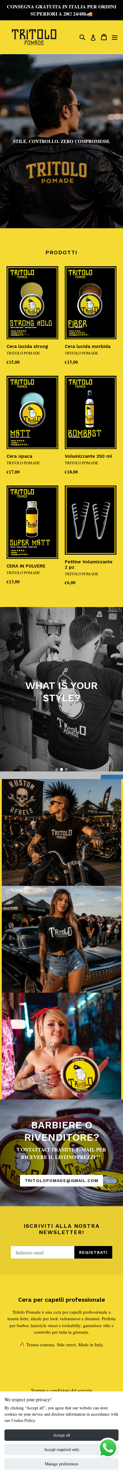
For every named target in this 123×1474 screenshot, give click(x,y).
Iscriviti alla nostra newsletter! (62, 1229)
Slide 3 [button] (66, 769)
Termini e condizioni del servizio (61, 1390)
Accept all (61, 1435)
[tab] (56, 769)
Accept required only (61, 1449)
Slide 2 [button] (61, 769)
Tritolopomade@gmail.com (61, 1180)
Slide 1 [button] (56, 769)
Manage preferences (61, 1464)
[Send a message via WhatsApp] (108, 1448)
